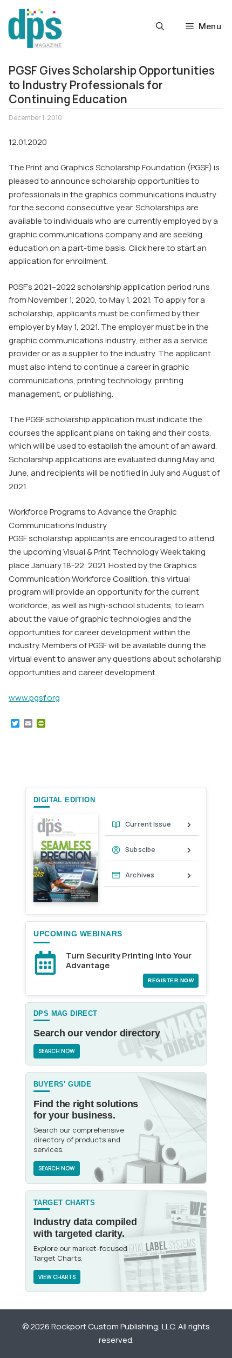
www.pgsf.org (34, 697)
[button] (160, 26)
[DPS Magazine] (35, 28)
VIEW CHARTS (57, 1277)
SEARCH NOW (56, 1051)
